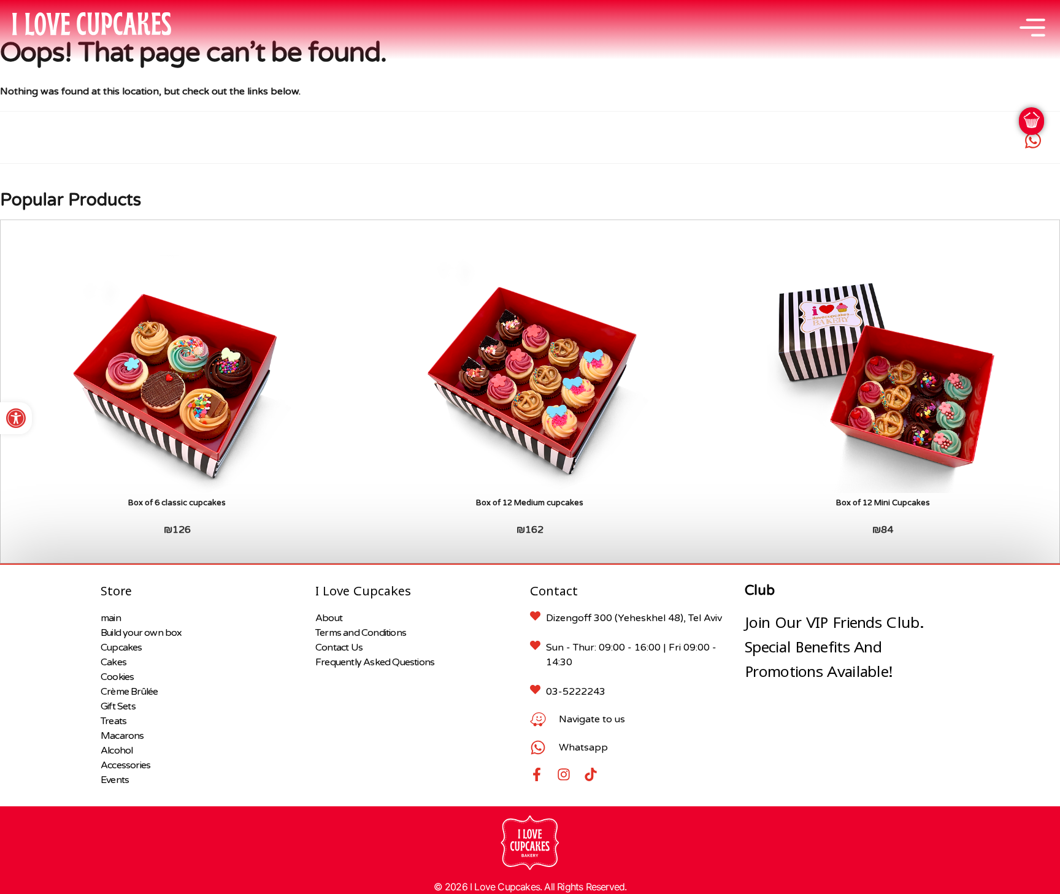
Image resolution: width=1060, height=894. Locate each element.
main (111, 618)
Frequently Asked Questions (374, 662)
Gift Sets (118, 706)
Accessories (125, 765)
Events (115, 780)
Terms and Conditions (360, 633)
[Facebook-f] (536, 774)
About (328, 618)
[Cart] (1031, 121)
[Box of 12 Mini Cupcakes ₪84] (883, 374)
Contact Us (339, 647)
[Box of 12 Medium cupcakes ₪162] (529, 374)
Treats (113, 721)
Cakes (113, 662)
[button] (16, 418)
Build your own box (141, 633)
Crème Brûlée (129, 692)
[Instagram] (563, 774)
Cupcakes (121, 647)
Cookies (117, 677)
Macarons (122, 736)
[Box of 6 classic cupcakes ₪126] (177, 374)
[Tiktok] (590, 774)
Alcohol (116, 750)
